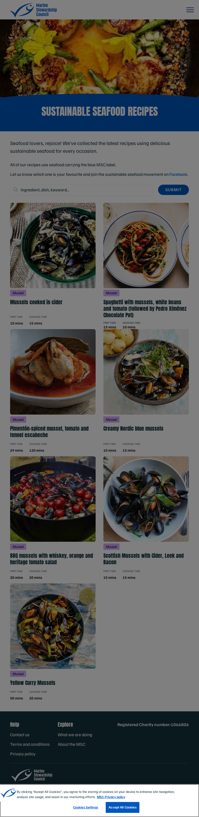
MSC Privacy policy (111, 797)
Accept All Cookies (122, 807)
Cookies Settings (85, 807)
